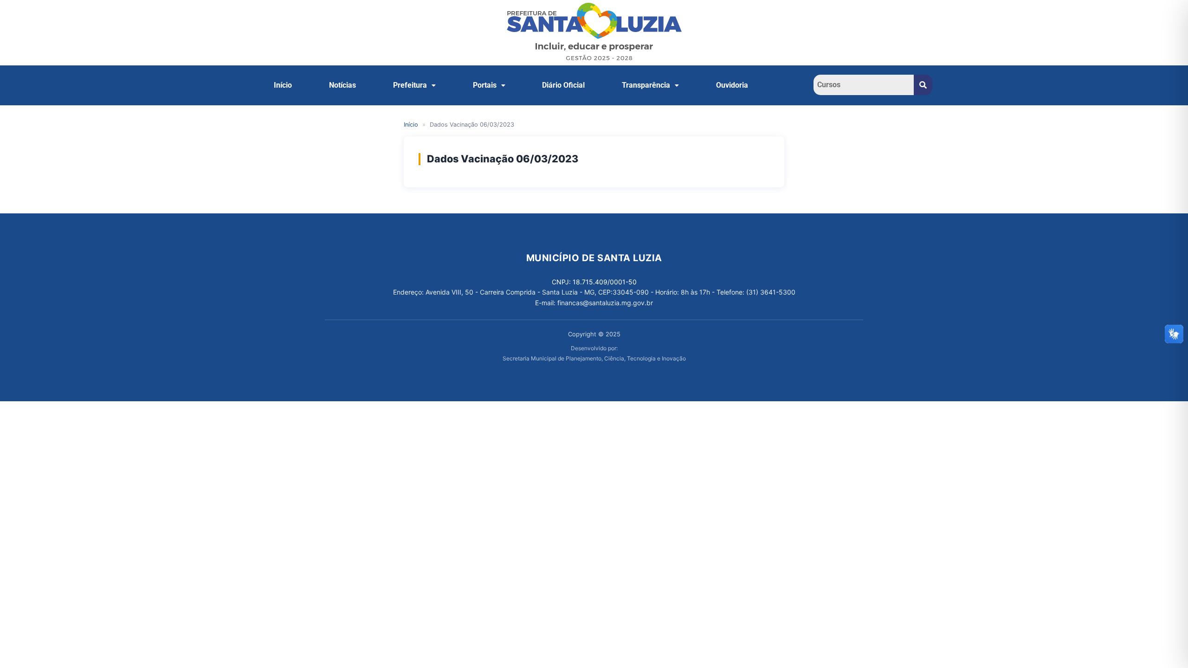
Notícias (342, 85)
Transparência (646, 85)
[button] (414, 85)
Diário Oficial (563, 85)
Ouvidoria (732, 85)
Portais (485, 85)
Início (283, 85)
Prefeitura (410, 85)
